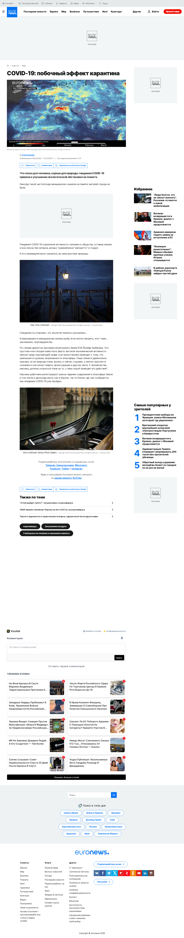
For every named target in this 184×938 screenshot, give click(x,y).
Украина (73, 819)
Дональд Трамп (93, 819)
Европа (54, 11)
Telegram (50, 465)
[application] (66, 113)
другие (72, 862)
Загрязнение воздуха (55, 526)
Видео (23, 899)
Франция (115, 813)
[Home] (8, 66)
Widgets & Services (54, 894)
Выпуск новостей (53, 871)
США (112, 819)
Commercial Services (79, 871)
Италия (93, 826)
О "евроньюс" (76, 867)
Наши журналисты (29, 907)
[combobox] (115, 3)
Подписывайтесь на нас (109, 864)
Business (75, 11)
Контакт (73, 897)
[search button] (100, 3)
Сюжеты (24, 862)
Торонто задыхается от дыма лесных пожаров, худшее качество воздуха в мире (59, 516)
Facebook (55, 468)
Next (105, 11)
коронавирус (30, 526)
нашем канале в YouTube (68, 477)
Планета (24, 879)
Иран (87, 833)
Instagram (77, 468)
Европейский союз (71, 826)
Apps (47, 890)
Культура (116, 11)
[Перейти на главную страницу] (12, 12)
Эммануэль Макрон (108, 833)
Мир (63, 11)
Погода (48, 875)
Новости (15, 66)
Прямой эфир (172, 11)
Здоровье (71, 833)
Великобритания (113, 826)
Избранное (143, 189)
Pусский (8, 3)
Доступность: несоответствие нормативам (77, 908)
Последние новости (35, 11)
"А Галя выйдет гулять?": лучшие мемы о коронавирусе (46, 503)
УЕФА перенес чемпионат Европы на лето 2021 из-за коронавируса (52, 509)
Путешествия (91, 11)
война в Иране (71, 813)
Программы (26, 903)
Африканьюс (51, 898)
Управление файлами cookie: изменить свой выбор (79, 918)
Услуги (48, 862)
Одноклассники (65, 465)
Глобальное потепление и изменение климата (46, 533)
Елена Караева (28, 155)
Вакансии (73, 901)
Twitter (65, 468)
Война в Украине (94, 813)
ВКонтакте (81, 465)
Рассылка (102, 881)
